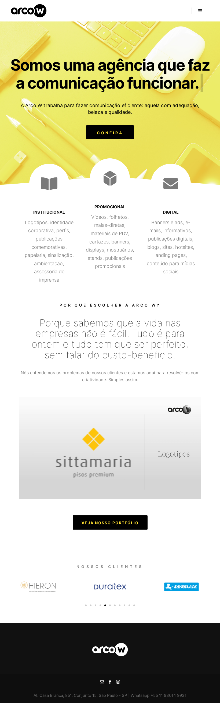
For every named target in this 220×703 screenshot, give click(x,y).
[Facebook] (110, 681)
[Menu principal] (200, 10)
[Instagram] (118, 681)
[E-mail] (101, 681)
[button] (110, 132)
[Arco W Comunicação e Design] (29, 10)
